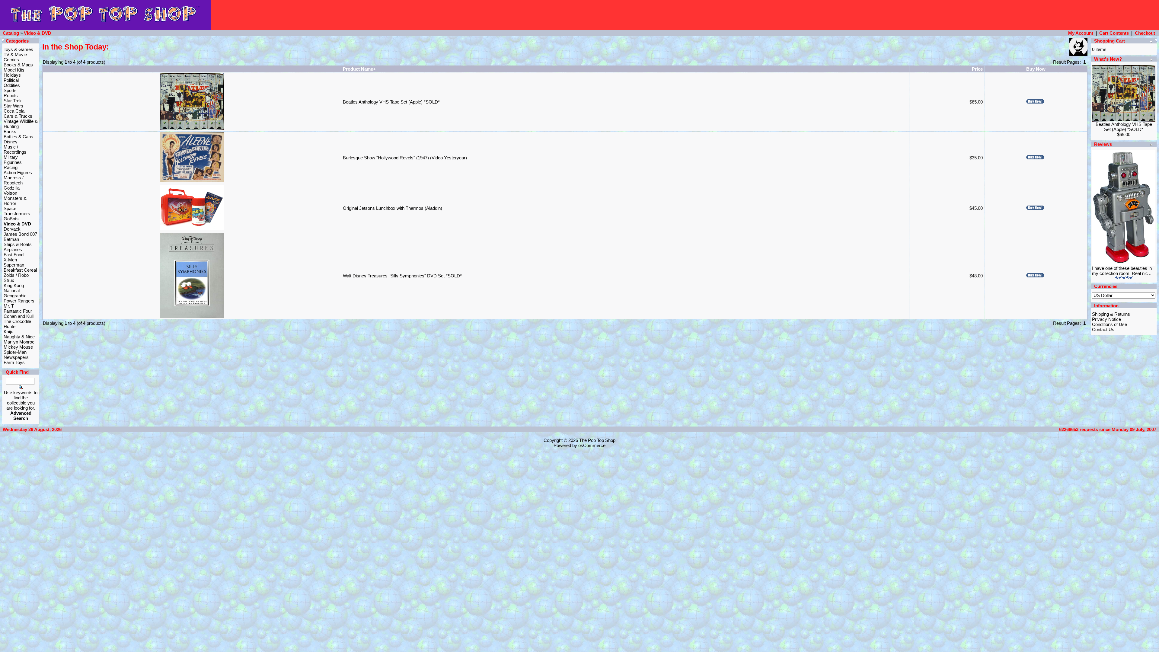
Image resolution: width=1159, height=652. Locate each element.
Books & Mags (18, 64)
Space (10, 208)
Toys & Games (18, 49)
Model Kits (14, 69)
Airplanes (13, 249)
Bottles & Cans (18, 136)
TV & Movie (15, 54)
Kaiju (8, 331)
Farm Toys (14, 362)
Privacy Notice (1106, 319)
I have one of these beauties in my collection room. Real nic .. (1122, 271)
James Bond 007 (20, 234)
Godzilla (12, 187)
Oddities (12, 85)
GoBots (11, 218)
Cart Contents (1114, 33)
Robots (11, 95)
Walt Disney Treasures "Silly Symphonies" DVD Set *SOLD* (402, 275)
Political (11, 80)
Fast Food (14, 254)
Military (11, 157)
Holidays (12, 75)
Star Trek (13, 100)
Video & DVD (37, 33)
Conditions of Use (1109, 324)
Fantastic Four (18, 311)
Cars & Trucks (18, 116)
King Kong (14, 285)
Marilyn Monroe (19, 341)
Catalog (11, 33)
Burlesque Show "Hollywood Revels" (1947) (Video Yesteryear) (405, 157)
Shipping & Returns (1111, 314)
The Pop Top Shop (597, 440)
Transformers (17, 213)
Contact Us (1103, 329)
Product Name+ (359, 69)
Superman (14, 264)
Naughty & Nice (19, 336)
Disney (11, 141)
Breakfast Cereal (20, 270)
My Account (1080, 33)
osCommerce (591, 445)
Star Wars (13, 105)
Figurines (13, 162)
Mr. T (9, 305)
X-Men (10, 259)
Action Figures (18, 172)
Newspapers (16, 357)
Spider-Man (15, 352)
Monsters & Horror (15, 201)
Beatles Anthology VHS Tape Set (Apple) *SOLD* (391, 101)
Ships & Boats (18, 244)
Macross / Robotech (14, 180)
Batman (11, 239)
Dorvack (12, 229)
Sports (10, 90)
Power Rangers (19, 300)
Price (977, 69)
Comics (11, 59)
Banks (10, 131)
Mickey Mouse (18, 347)
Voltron (10, 193)
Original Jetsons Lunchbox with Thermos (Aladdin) (392, 208)
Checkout (1145, 33)
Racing (11, 167)
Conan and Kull (19, 316)
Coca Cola (14, 110)
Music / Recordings (15, 149)
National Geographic (15, 293)
